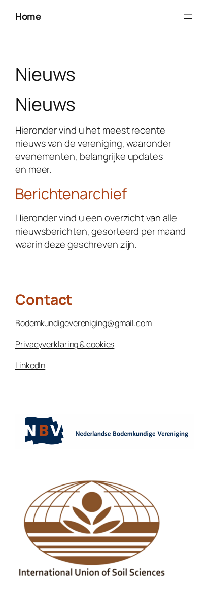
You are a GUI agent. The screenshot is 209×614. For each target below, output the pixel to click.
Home (28, 16)
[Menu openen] (188, 17)
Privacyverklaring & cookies (64, 344)
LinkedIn (30, 365)
